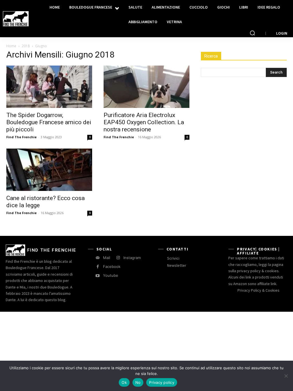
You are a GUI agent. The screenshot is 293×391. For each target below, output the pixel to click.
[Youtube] (97, 275)
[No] (286, 376)
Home (11, 46)
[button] (252, 33)
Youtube (110, 275)
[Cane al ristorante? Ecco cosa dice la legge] (49, 170)
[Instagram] (118, 257)
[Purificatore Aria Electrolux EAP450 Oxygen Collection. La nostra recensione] (146, 87)
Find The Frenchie (21, 137)
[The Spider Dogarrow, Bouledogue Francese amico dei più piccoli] (49, 87)
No (138, 382)
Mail (106, 257)
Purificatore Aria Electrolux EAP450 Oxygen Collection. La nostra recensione (144, 122)
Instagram (132, 257)
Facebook (111, 266)
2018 (26, 46)
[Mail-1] (97, 257)
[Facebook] (97, 266)
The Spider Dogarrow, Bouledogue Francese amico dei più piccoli (48, 122)
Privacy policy (161, 382)
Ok (124, 382)
